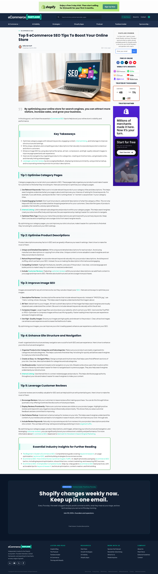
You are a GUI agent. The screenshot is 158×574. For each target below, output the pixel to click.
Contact (143, 17)
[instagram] (130, 62)
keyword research (87, 454)
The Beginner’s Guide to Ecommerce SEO (39, 454)
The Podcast (54, 552)
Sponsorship (143, 24)
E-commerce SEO (40, 434)
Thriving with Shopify (56, 560)
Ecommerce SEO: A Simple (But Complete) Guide (42, 464)
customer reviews (58, 271)
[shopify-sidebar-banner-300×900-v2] (126, 146)
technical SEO (38, 456)
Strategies (56, 24)
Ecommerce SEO (27, 30)
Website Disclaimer (112, 571)
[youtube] (134, 62)
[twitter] (126, 62)
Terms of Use (88, 571)
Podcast (100, 24)
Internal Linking (28, 210)
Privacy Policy (95, 571)
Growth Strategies (86, 552)
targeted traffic (86, 424)
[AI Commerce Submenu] (19, 24)
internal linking (81, 141)
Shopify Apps (79, 24)
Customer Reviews (35, 271)
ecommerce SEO (102, 459)
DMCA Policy (104, 571)
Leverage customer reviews (33, 161)
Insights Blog (54, 549)
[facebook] (118, 62)
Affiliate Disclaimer (123, 571)
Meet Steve (141, 552)
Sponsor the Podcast (114, 549)
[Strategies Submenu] (61, 24)
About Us (136, 17)
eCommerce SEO (57, 118)
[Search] (58, 17)
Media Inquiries (112, 557)
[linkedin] (122, 62)
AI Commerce (13, 24)
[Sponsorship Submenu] (150, 24)
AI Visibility (36, 24)
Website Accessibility (140, 571)
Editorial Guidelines (144, 555)
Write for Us (111, 555)
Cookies (132, 571)
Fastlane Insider (120, 24)
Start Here (84, 549)
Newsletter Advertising (115, 552)
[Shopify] (79, 6)
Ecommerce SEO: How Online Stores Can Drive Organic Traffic (47, 459)
